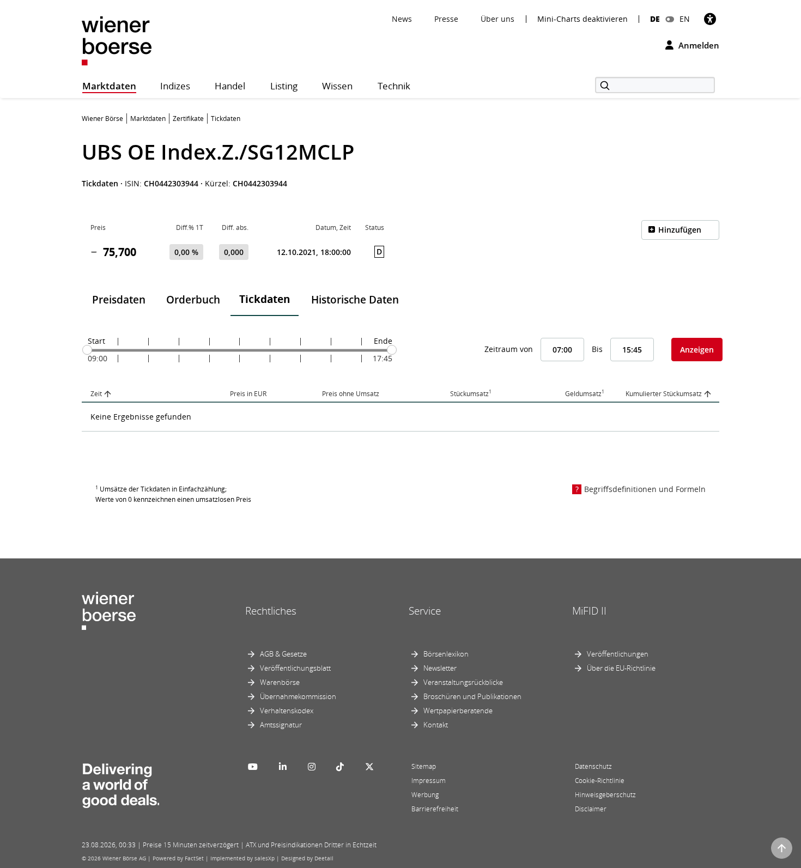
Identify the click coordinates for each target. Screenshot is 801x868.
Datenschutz (593, 766)
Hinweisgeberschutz (605, 794)
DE (655, 19)
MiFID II (589, 611)
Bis (597, 349)
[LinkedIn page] (283, 767)
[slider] (87, 350)
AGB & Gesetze (283, 654)
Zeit (96, 393)
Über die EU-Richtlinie (621, 668)
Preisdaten (118, 300)
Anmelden (697, 45)
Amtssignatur (281, 725)
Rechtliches (270, 611)
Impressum (428, 780)
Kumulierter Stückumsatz (664, 393)
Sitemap (423, 766)
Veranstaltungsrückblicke (463, 682)
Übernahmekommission (298, 696)
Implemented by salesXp (242, 858)
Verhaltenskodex (286, 710)
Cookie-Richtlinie (599, 780)
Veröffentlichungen (617, 654)
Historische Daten (355, 300)
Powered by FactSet (178, 858)
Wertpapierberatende (458, 710)
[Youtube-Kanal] (253, 767)
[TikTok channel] (340, 767)
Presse (446, 19)
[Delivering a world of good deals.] (120, 784)
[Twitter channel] (369, 767)
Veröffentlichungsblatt (295, 668)
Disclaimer (590, 809)
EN (684, 19)
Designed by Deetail (307, 858)
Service (425, 611)
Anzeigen (697, 349)
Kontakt (435, 725)
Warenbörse (280, 682)
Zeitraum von (508, 349)
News (402, 19)
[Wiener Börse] (116, 40)
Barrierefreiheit (434, 809)
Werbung (425, 794)
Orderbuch (193, 300)
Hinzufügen (679, 229)
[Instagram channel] (311, 767)
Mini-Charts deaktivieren (582, 19)
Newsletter (440, 668)
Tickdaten (264, 299)
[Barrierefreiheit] (710, 19)
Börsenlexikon (446, 654)
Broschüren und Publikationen (472, 696)
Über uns (497, 19)
